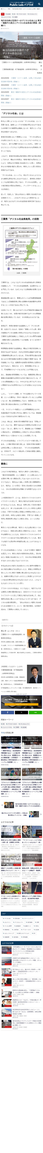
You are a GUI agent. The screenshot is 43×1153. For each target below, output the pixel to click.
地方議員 (30, 922)
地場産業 (6, 937)
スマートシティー (29, 918)
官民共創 (17, 918)
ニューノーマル (7, 17)
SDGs (37, 926)
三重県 (15, 17)
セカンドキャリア (9, 933)
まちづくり (7, 922)
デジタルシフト (33, 14)
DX (14, 14)
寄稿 (3, 14)
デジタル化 (7, 918)
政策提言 (18, 926)
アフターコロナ (22, 14)
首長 (38, 922)
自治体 (8, 14)
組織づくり (28, 926)
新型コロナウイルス (23, 933)
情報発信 (6, 929)
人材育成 (16, 929)
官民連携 (25, 937)
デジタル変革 (8, 926)
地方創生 (16, 937)
